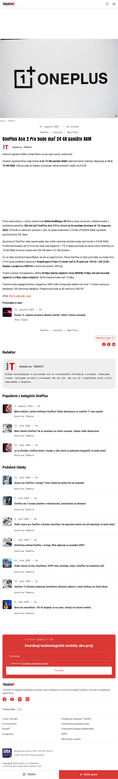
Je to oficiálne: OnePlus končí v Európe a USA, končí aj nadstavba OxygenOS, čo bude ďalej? (60, 450)
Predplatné (7, 734)
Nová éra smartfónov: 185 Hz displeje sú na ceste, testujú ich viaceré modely (52, 607)
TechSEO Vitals (34, 766)
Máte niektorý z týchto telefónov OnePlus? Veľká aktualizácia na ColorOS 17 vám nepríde (58, 411)
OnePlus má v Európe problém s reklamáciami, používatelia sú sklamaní (50, 503)
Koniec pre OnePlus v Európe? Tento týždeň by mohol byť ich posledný (49, 482)
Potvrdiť (59, 670)
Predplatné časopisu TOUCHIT (76, 719)
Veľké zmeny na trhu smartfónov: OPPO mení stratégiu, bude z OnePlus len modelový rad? (59, 565)
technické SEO (10, 766)
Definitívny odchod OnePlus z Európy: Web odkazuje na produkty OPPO (49, 545)
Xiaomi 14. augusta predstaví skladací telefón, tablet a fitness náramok (49, 315)
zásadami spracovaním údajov (35, 663)
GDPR (64, 734)
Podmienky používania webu (75, 724)
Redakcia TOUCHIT (22, 147)
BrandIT (6, 729)
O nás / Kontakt (10, 719)
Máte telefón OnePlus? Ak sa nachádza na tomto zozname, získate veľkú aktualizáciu (56, 431)
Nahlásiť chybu (103, 338)
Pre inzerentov (9, 724)
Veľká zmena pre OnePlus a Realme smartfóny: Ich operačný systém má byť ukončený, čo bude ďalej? (64, 524)
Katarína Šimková (24, 416)
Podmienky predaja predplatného (77, 729)
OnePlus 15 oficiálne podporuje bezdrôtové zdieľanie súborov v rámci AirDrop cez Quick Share (61, 586)
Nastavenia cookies (71, 739)
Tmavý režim (9, 709)
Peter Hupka (21, 320)
